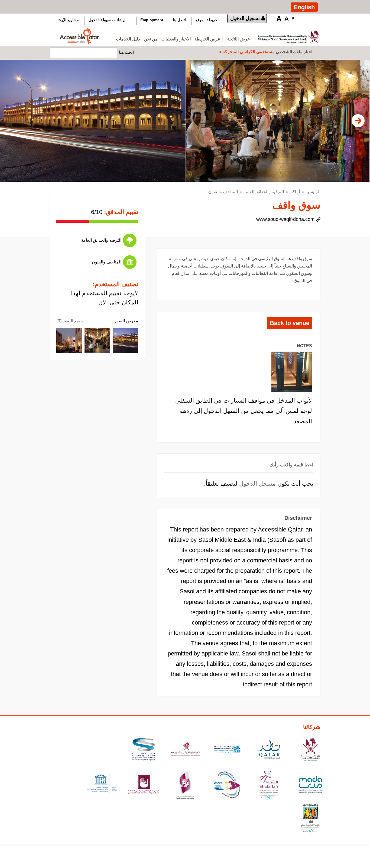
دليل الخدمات (128, 39)
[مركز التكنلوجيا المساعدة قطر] (310, 785)
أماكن (295, 191)
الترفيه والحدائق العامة (264, 191)
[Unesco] (102, 785)
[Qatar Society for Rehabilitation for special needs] (143, 785)
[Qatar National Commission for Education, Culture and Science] (185, 750)
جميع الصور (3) (69, 321)
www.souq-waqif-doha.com (285, 219)
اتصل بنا (179, 20)
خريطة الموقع (207, 20)
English (304, 7)
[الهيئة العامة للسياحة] (268, 750)
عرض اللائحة (238, 39)
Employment (151, 20)
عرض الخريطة (207, 39)
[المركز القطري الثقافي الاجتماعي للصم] (185, 785)
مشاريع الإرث (68, 20)
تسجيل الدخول (245, 18)
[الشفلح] (268, 785)
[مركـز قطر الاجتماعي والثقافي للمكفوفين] (227, 785)
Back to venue (289, 323)
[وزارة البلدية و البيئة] (310, 750)
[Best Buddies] (310, 819)
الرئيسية (313, 191)
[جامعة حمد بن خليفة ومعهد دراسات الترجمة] (227, 750)
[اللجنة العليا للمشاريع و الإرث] (143, 750)
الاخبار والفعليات (176, 39)
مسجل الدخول (257, 483)
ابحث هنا (126, 52)
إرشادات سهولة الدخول (107, 20)
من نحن (151, 39)
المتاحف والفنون (223, 191)
